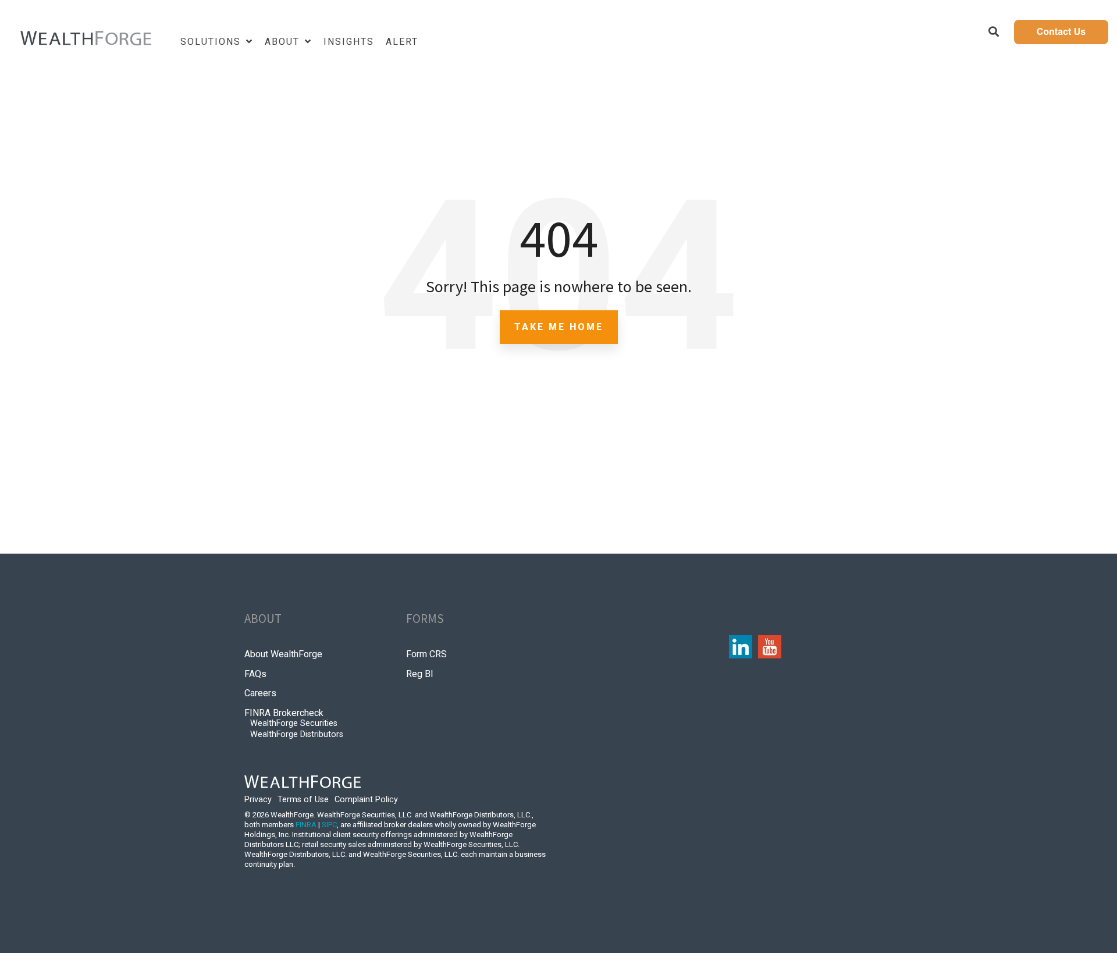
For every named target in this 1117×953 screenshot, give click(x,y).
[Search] (993, 32)
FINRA (306, 824)
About (284, 41)
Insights (348, 41)
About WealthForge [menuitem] (283, 654)
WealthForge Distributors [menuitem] (296, 734)
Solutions (212, 41)
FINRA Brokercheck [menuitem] (283, 712)
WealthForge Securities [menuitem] (293, 723)
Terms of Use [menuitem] (303, 800)
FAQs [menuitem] (255, 673)
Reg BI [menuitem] (419, 673)
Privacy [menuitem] (258, 800)
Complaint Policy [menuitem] (366, 800)
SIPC (329, 824)
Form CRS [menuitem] (426, 654)
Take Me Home (558, 326)
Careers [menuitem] (260, 693)
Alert (402, 41)
